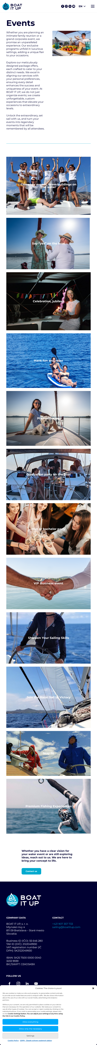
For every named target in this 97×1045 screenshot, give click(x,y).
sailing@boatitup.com (66, 927)
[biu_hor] (12, 6)
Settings (30, 1036)
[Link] (62, 6)
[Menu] (92, 6)
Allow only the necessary (30, 1029)
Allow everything (30, 1022)
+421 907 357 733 (62, 923)
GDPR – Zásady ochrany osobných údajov (36, 1040)
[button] (93, 988)
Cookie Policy (13, 1040)
